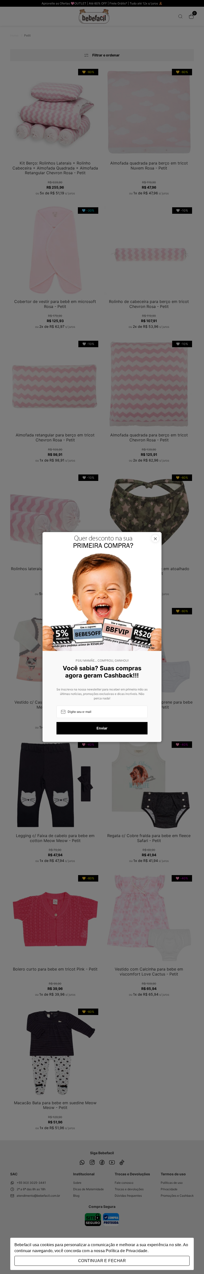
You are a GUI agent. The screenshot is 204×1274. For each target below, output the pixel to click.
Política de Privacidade (126, 1251)
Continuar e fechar (102, 1261)
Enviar (102, 728)
